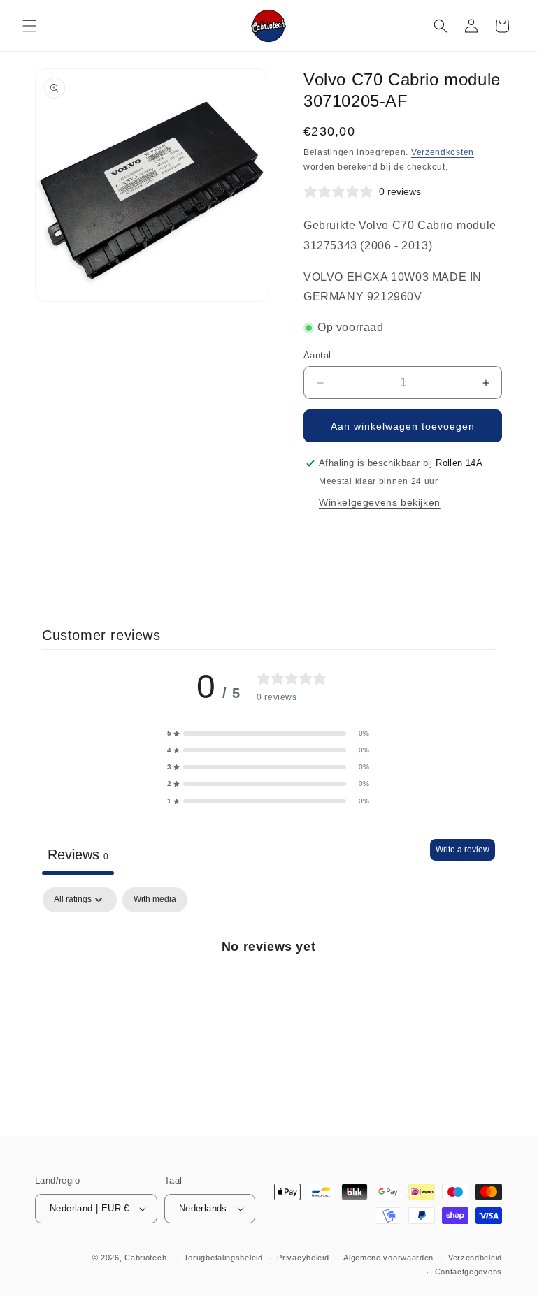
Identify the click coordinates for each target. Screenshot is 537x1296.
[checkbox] (154, 899)
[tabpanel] (268, 994)
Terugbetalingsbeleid (223, 1257)
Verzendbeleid (475, 1257)
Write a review (462, 849)
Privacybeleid (303, 1257)
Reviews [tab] (78, 854)
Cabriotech (145, 1257)
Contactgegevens (469, 1271)
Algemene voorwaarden (388, 1257)
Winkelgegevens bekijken (380, 502)
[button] (29, 25)
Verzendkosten (442, 152)
